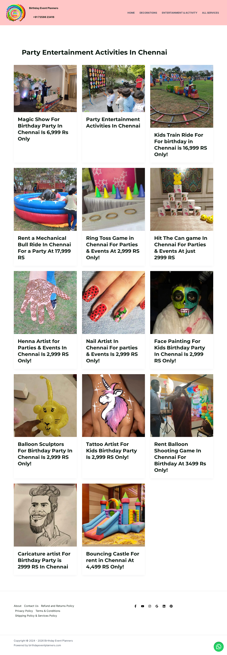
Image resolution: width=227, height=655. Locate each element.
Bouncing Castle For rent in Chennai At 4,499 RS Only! (112, 560)
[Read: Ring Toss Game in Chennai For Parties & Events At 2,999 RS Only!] (113, 199)
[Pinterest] (171, 606)
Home (131, 12)
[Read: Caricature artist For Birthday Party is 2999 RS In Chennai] (45, 514)
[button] (219, 647)
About (17, 606)
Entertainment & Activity (179, 12)
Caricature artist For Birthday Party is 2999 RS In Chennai (44, 560)
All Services (210, 12)
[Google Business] (156, 606)
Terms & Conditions (48, 610)
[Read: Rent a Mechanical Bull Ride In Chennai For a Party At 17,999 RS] (45, 199)
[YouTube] (142, 606)
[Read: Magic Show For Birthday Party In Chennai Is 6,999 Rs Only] (45, 88)
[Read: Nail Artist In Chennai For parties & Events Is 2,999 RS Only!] (113, 302)
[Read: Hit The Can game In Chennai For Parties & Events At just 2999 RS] (181, 199)
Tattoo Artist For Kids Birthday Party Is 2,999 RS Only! (111, 450)
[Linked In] (164, 606)
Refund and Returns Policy (57, 606)
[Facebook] (135, 606)
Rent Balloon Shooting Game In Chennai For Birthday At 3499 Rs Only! (180, 457)
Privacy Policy (24, 610)
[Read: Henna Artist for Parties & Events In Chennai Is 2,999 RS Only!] (45, 302)
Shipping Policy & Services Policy (36, 615)
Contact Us (31, 606)
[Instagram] (149, 606)
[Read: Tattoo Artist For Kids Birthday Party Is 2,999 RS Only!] (113, 405)
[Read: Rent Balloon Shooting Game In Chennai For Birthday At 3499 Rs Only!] (181, 405)
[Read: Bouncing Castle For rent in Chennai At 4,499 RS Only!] (113, 514)
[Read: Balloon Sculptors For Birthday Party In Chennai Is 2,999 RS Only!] (45, 405)
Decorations (148, 12)
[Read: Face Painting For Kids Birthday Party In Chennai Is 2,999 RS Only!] (181, 302)
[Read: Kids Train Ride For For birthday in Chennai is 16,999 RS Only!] (181, 96)
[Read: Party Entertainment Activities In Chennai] (113, 88)
